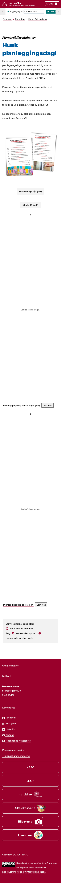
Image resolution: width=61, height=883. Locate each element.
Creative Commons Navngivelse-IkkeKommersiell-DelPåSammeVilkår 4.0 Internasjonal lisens (29, 867)
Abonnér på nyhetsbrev (18, 740)
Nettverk (7, 676)
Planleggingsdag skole (15, 604)
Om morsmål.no (10, 665)
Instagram (10, 723)
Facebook (10, 717)
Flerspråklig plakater (21, 628)
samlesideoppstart (26, 633)
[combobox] (34, 12)
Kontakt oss (8, 707)
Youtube (9, 734)
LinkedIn (10, 729)
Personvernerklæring (13, 750)
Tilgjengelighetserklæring (16, 755)
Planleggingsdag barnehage (18, 405)
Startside (7, 19)
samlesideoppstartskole (20, 638)
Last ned (47, 405)
